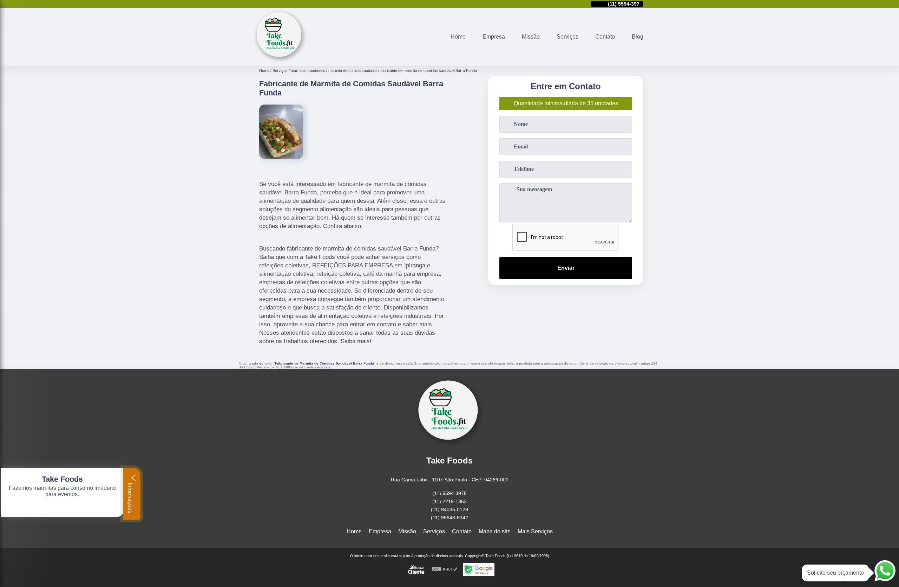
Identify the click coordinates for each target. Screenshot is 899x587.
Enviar (566, 268)
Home (458, 37)
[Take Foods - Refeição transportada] (280, 62)
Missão (531, 37)
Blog (637, 37)
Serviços (567, 37)
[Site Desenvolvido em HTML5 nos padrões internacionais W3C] (445, 569)
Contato (605, 37)
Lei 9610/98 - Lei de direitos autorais (300, 367)
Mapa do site (495, 531)
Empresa (494, 37)
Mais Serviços (535, 531)
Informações (130, 497)
